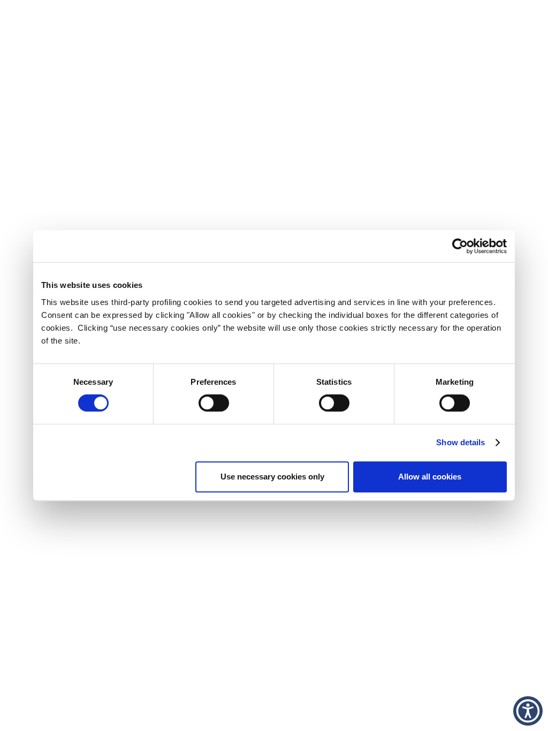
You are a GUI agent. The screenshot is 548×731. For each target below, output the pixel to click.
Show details (460, 442)
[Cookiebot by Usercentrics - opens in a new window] (460, 246)
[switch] (214, 403)
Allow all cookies (429, 476)
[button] (528, 711)
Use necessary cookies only (272, 476)
